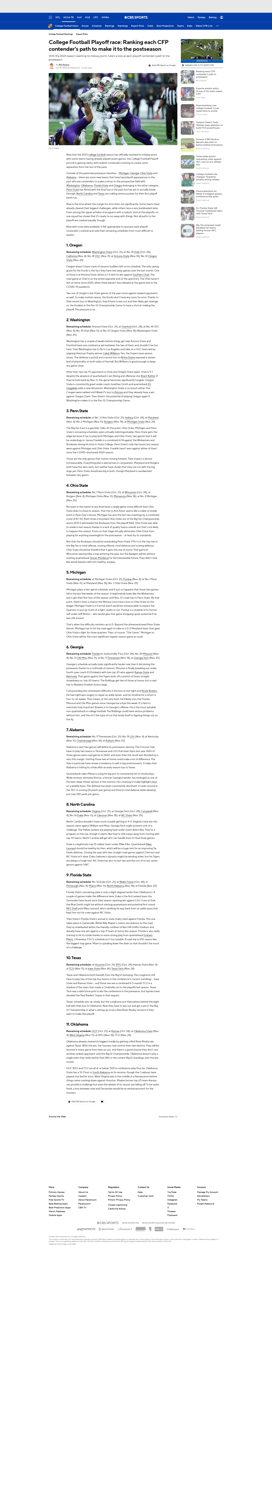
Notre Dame (128, 357)
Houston (100, 964)
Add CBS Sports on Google (164, 65)
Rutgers (108, 421)
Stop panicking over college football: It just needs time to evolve (207, 108)
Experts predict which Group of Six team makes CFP (209, 91)
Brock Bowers (149, 691)
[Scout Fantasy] (173, 1229)
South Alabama (101, 1072)
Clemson (102, 815)
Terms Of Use (115, 1192)
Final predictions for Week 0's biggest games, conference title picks (209, 194)
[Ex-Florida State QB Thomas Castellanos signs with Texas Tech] (187, 213)
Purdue (127, 579)
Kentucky (71, 676)
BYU (118, 964)
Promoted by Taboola (166, 1117)
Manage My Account (207, 1192)
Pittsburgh (72, 886)
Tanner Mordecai (99, 558)
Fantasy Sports (56, 1196)
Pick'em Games (56, 1192)
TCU (71, 968)
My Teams (202, 1199)
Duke (80, 815)
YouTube (171, 1192)
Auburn (110, 740)
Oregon (118, 185)
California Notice (117, 1208)
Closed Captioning (117, 1205)
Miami (92, 886)
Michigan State (135, 421)
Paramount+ (84, 1203)
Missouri (148, 653)
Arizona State (121, 256)
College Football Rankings (61, 34)
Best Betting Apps (58, 1203)
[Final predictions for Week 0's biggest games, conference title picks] (187, 196)
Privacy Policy (115, 1196)
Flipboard (172, 1215)
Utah (137, 252)
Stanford (126, 326)
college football (97, 154)
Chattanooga (84, 740)
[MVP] (159, 1228)
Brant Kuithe (148, 376)
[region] (202, 51)
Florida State (101, 185)
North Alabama (115, 886)
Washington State (102, 252)
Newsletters (203, 1196)
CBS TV (82, 1207)
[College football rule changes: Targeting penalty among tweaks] (187, 180)
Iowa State (94, 968)
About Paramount (87, 1199)
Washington (73, 185)
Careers (82, 1196)
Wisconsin (130, 492)
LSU (132, 736)
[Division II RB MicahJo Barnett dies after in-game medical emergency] (187, 145)
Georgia (134, 173)
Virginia (96, 811)
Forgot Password (205, 1203)
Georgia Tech (141, 658)
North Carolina (84, 193)
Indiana (129, 417)
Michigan (124, 173)
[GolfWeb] (189, 1229)
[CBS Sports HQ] (130, 1222)
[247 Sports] (86, 1228)
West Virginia (77, 1035)
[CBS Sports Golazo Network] (158, 1222)
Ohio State (146, 173)
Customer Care (145, 1196)
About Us (83, 1192)
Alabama (71, 177)
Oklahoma (87, 185)
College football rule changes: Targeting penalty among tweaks (207, 177)
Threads (171, 1211)
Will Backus (64, 65)
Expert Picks (82, 34)
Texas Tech (117, 968)
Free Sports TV (56, 1199)
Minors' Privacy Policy (119, 1199)
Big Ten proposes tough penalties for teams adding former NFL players (208, 229)
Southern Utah (141, 274)
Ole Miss (82, 658)
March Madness (57, 1211)
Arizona (118, 392)
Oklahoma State (143, 1031)
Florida (96, 653)
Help (140, 1192)
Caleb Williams (111, 353)
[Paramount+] (124, 1228)
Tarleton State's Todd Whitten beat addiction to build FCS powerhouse (209, 125)
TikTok (170, 1196)
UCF (94, 1031)
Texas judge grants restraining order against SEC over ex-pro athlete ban (208, 160)
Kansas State (141, 672)
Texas (101, 193)
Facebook (172, 1203)
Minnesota (120, 496)
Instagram (172, 1199)
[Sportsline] (106, 1228)
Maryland (153, 417)
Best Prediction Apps (60, 1207)
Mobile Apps (55, 1215)
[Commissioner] (143, 1228)
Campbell (146, 811)
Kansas (115, 1031)
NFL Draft (72, 908)
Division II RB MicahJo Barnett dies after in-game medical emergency (209, 142)
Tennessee (114, 658)
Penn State (72, 189)
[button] (217, 26)
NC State (126, 815)
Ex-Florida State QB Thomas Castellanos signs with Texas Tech (209, 211)
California (71, 256)
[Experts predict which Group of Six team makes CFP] (187, 94)
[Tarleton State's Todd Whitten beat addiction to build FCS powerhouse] (187, 128)
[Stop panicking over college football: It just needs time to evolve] (187, 111)
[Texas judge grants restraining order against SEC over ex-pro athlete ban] (187, 162)
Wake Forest (126, 882)
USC (97, 256)
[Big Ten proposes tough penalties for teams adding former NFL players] (187, 230)
